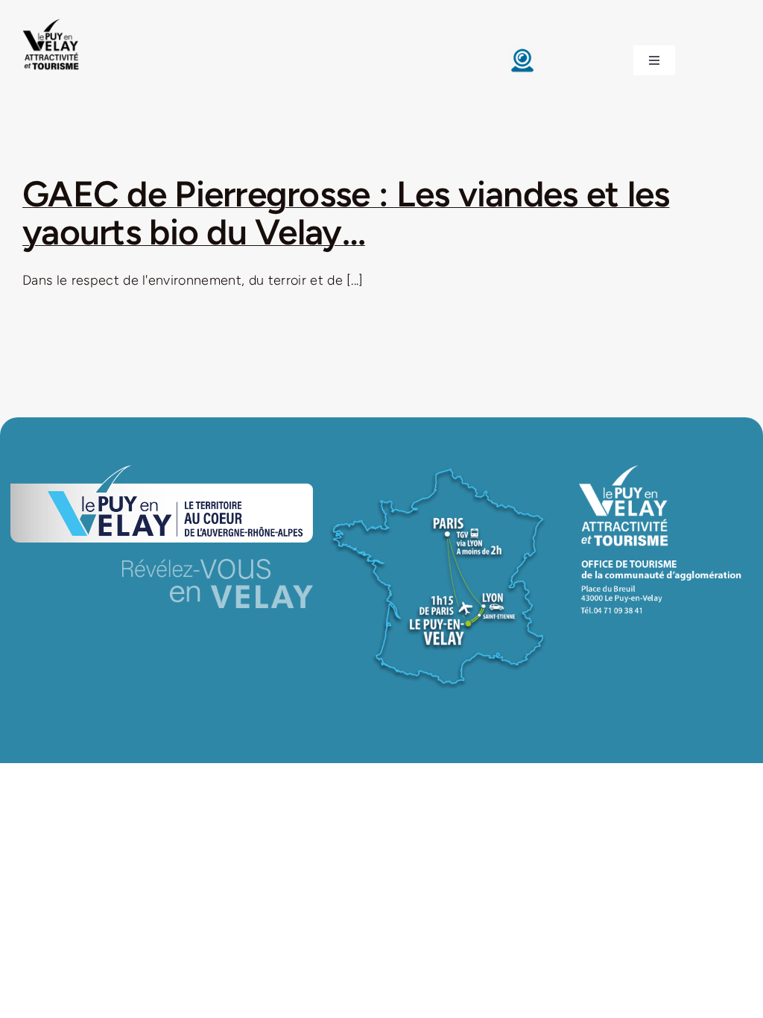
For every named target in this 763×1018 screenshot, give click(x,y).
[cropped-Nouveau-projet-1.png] (51, 18)
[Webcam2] (522, 52)
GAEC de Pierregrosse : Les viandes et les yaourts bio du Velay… (345, 212)
